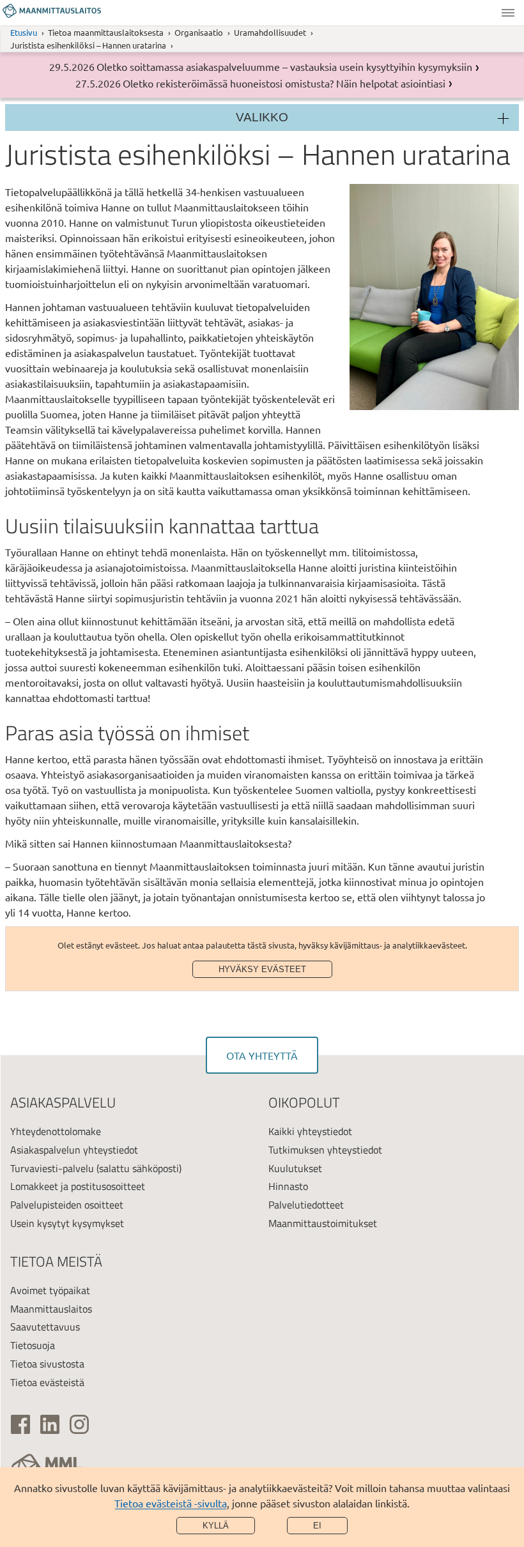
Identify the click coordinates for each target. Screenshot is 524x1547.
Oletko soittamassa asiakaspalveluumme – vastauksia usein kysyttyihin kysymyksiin (284, 66)
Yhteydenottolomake (55, 1131)
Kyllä (216, 1525)
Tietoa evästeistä (47, 1382)
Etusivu (23, 32)
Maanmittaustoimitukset (322, 1223)
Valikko (508, 13)
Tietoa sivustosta (47, 1363)
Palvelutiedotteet (306, 1204)
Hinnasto (288, 1186)
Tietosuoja (32, 1345)
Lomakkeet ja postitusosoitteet (77, 1186)
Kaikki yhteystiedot (310, 1131)
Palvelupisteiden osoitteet (66, 1204)
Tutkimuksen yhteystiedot (325, 1149)
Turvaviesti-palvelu (52, 1168)
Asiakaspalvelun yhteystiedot (74, 1149)
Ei (317, 1525)
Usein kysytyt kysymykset (67, 1223)
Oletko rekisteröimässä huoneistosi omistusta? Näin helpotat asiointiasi (284, 83)
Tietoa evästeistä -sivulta (170, 1503)
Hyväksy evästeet (262, 969)
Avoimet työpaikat (50, 1290)
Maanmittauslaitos (51, 1308)
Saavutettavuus (45, 1326)
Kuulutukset (295, 1168)
